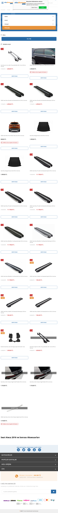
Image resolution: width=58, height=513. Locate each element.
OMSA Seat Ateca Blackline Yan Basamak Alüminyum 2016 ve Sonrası (43, 241)
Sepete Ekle (14, 76)
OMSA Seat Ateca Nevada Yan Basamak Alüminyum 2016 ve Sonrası (42, 101)
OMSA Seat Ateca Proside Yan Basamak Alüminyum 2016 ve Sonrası (42, 206)
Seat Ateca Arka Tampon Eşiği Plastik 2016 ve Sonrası (41, 382)
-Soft (21, 511)
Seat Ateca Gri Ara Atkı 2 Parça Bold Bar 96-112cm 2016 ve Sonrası (13, 66)
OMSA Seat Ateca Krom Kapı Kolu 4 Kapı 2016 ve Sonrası (42, 65)
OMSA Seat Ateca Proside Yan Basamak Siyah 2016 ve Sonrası (43, 170)
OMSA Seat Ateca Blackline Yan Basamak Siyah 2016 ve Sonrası (14, 241)
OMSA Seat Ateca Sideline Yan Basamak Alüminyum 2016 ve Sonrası (13, 312)
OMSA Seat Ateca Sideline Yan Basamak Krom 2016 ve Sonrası (43, 311)
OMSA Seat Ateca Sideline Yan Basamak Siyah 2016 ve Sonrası (43, 276)
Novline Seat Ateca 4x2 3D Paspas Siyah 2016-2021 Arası (13, 346)
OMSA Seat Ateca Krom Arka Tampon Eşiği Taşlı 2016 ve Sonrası (14, 417)
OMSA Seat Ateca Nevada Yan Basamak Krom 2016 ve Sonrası (14, 100)
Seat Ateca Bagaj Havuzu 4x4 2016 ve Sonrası (39, 135)
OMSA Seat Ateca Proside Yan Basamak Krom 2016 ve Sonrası (14, 206)
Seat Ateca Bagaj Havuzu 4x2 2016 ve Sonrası (10, 170)
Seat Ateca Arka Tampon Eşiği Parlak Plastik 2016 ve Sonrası (13, 382)
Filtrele (7, 28)
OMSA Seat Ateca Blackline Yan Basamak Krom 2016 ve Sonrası (14, 276)
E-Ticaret (25, 511)
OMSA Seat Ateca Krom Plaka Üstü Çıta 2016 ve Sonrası (12, 135)
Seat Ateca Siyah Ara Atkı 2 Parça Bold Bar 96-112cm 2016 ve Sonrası (43, 347)
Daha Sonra (34, 7)
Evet (43, 7)
